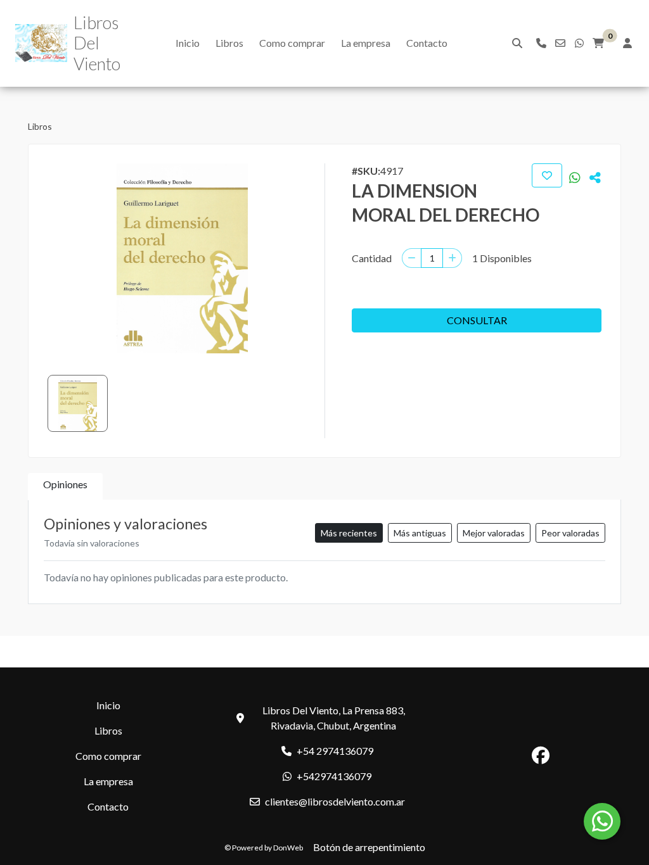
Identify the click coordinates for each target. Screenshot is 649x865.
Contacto (426, 43)
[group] (182, 258)
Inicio (188, 43)
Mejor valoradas (494, 532)
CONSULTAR (477, 320)
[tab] (65, 486)
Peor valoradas (570, 532)
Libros (229, 43)
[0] (598, 43)
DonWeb (288, 847)
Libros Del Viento (97, 43)
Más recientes (349, 532)
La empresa (365, 43)
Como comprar (292, 43)
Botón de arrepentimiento (369, 847)
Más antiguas (420, 532)
